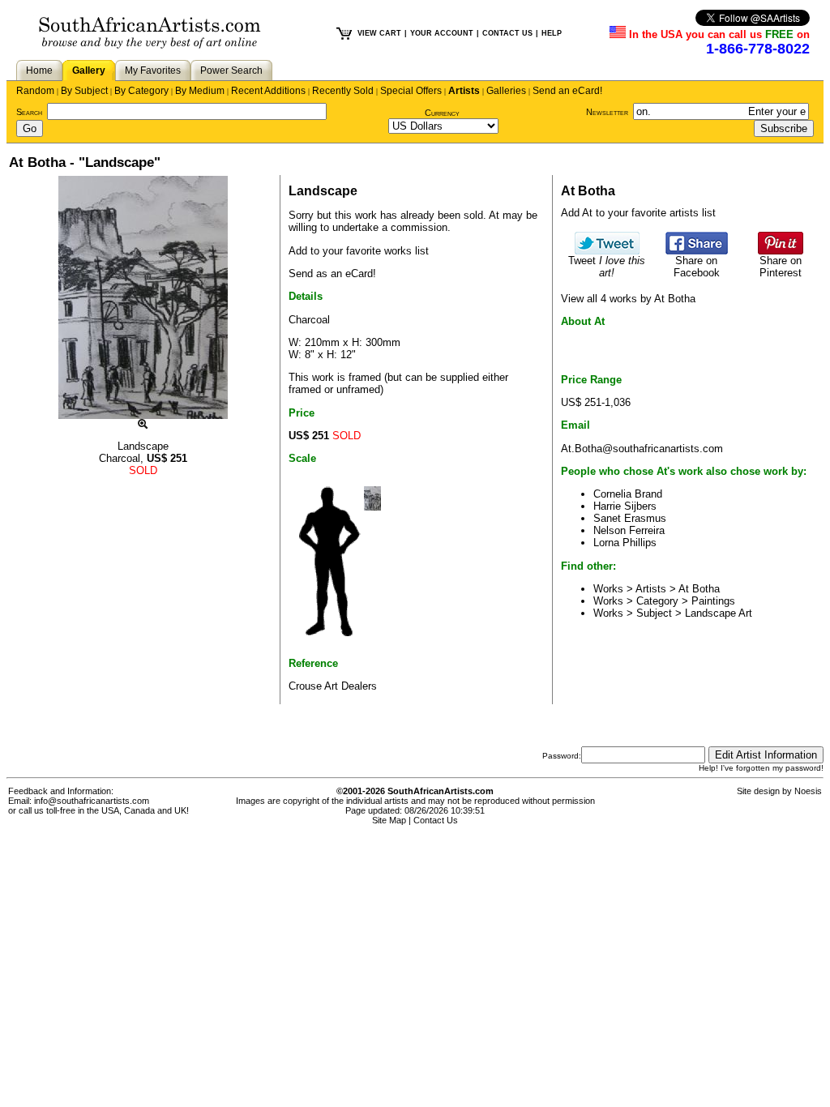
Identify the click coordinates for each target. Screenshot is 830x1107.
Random (35, 90)
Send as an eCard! (332, 273)
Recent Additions (268, 90)
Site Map (389, 820)
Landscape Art (718, 613)
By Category (141, 90)
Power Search (231, 70)
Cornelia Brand (627, 494)
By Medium (200, 90)
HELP (551, 33)
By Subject (84, 90)
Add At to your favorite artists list (638, 213)
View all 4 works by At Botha (628, 299)
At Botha (699, 589)
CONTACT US (507, 33)
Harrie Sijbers (625, 506)
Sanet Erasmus (629, 518)
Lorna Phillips (625, 542)
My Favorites (153, 70)
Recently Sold (343, 90)
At (494, 215)
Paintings (713, 601)
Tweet (606, 266)
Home (39, 70)
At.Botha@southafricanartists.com (642, 448)
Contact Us (435, 820)
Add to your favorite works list (359, 251)
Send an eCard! (567, 90)
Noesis (808, 791)
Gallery (88, 70)
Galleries (506, 90)
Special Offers (411, 90)
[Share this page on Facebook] (696, 251)
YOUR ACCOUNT (441, 33)
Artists (464, 90)
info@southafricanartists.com (91, 801)
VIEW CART (379, 33)
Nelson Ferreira (629, 530)
